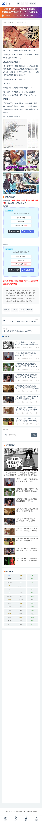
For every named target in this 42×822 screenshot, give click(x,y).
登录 (33, 3)
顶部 (36, 820)
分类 (15, 820)
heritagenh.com (20, 811)
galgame (20, 585)
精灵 (32, 613)
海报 (23, 310)
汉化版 (9, 610)
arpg (9, 578)
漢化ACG (8, 15)
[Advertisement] (21, 716)
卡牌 (32, 596)
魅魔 (32, 620)
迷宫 (20, 620)
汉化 (32, 606)
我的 (26, 820)
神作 (20, 613)
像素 (32, 592)
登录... (7, 435)
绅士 (20, 617)
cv (21, 582)
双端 (9, 599)
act (9, 575)
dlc (9, 585)
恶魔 (32, 603)
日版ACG (17, 347)
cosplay (9, 582)
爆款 (9, 613)
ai (32, 575)
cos (32, 578)
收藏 (15, 310)
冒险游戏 (9, 596)
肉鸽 (32, 617)
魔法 (20, 624)
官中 (9, 603)
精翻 (9, 617)
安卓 (32, 599)
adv (21, 575)
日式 (9, 606)
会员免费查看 (28, 231)
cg (21, 578)
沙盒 (20, 610)
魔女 (9, 624)
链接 (30, 310)
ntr (9, 589)
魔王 (32, 624)
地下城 (21, 599)
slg (9, 592)
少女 (20, 603)
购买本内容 (14, 231)
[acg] (3, 15)
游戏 (32, 610)
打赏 (7, 310)
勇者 (20, 596)
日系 (20, 606)
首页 (13, 22)
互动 (20, 592)
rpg (32, 589)
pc (21, 589)
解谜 (9, 620)
